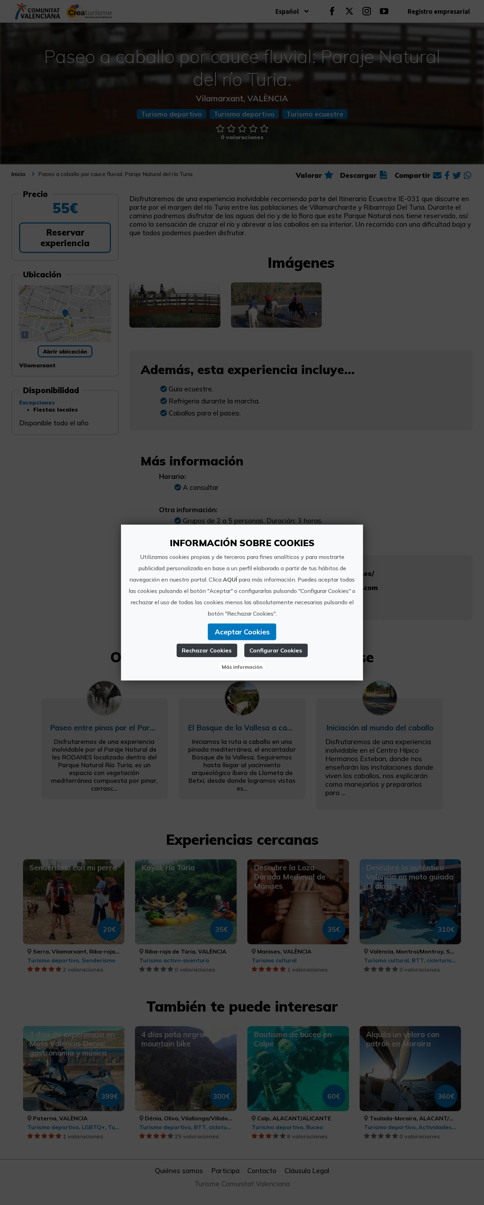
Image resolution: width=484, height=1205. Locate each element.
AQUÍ (230, 579)
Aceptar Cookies (242, 631)
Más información (242, 667)
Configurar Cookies (275, 650)
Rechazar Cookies (207, 650)
